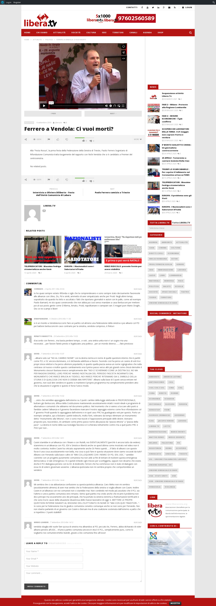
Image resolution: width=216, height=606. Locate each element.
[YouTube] (147, 7)
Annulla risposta (74, 543)
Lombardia (175, 275)
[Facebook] (142, 7)
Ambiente (167, 242)
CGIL (171, 382)
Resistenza (155, 448)
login (188, 7)
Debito (162, 393)
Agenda (147, 32)
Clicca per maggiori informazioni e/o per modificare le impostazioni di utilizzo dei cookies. (127, 603)
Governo (180, 415)
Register (17, 2)
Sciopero (181, 448)
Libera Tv (154, 426)
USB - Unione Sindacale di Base (166, 481)
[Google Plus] (164, 7)
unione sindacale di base (163, 470)
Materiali (154, 281)
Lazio (152, 275)
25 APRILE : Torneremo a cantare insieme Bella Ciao (175, 159)
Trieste (183, 454)
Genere (180, 264)
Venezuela (154, 487)
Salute (167, 286)
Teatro (185, 292)
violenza (170, 487)
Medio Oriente (176, 437)
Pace (180, 281)
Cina (171, 388)
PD (178, 443)
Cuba (152, 393)
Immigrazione (165, 270)
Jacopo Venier (166, 421)
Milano (153, 443)
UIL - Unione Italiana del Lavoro (167, 459)
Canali (133, 32)
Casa (151, 248)
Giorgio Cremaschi (159, 415)
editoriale (155, 404)
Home (27, 32)
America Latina (172, 377)
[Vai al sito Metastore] (170, 339)
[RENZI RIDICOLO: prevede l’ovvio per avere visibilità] (123, 249)
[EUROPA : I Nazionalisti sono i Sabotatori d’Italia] (83, 249)
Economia (173, 253)
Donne (174, 393)
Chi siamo (41, 32)
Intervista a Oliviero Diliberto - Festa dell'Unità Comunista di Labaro (53, 193)
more (137, 139)
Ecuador (169, 399)
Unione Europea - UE (160, 465)
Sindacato (155, 454)
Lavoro (182, 270)
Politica (49, 39)
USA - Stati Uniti (158, 476)
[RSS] (175, 7)
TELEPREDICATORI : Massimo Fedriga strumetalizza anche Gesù (42, 268)
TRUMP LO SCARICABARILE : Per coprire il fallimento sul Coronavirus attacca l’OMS (176, 172)
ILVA (151, 421)
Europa (183, 404)
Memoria (169, 281)
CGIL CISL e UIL (156, 388)
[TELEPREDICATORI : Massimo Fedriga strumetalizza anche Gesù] (42, 249)
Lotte (167, 426)
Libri (162, 275)
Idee (104, 32)
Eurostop (154, 410)
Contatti (131, 7)
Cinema (162, 248)
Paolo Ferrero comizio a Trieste (112, 191)
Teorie (152, 297)
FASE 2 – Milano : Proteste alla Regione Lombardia (175, 106)
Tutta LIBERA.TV (181, 222)
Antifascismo (156, 382)
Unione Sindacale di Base (163, 303)
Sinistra (170, 454)
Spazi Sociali (169, 292)
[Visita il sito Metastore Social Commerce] (138, 18)
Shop (160, 32)
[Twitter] (153, 7)
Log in (8, 2)
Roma (169, 448)
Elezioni (170, 404)
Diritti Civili (156, 253)
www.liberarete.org (176, 504)
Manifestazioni (157, 432)
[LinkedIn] (158, 7)
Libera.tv (58, 122)
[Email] (169, 7)
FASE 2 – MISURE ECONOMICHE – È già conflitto (172, 119)
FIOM (167, 410)
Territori (118, 32)
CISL (180, 388)
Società (76, 32)
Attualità (59, 32)
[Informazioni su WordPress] (2, 2)
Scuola (179, 286)
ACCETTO (175, 603)
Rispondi (138, 289)
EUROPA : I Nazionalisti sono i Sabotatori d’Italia (79, 268)
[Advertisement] (170, 60)
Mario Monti (178, 432)
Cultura (91, 32)
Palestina (167, 443)
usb (174, 476)
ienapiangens (57, 543)
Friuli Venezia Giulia (160, 264)
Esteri (174, 259)
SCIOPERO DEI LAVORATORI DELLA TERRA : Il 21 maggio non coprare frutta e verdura (175, 133)
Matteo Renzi (156, 437)
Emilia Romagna (158, 259)
